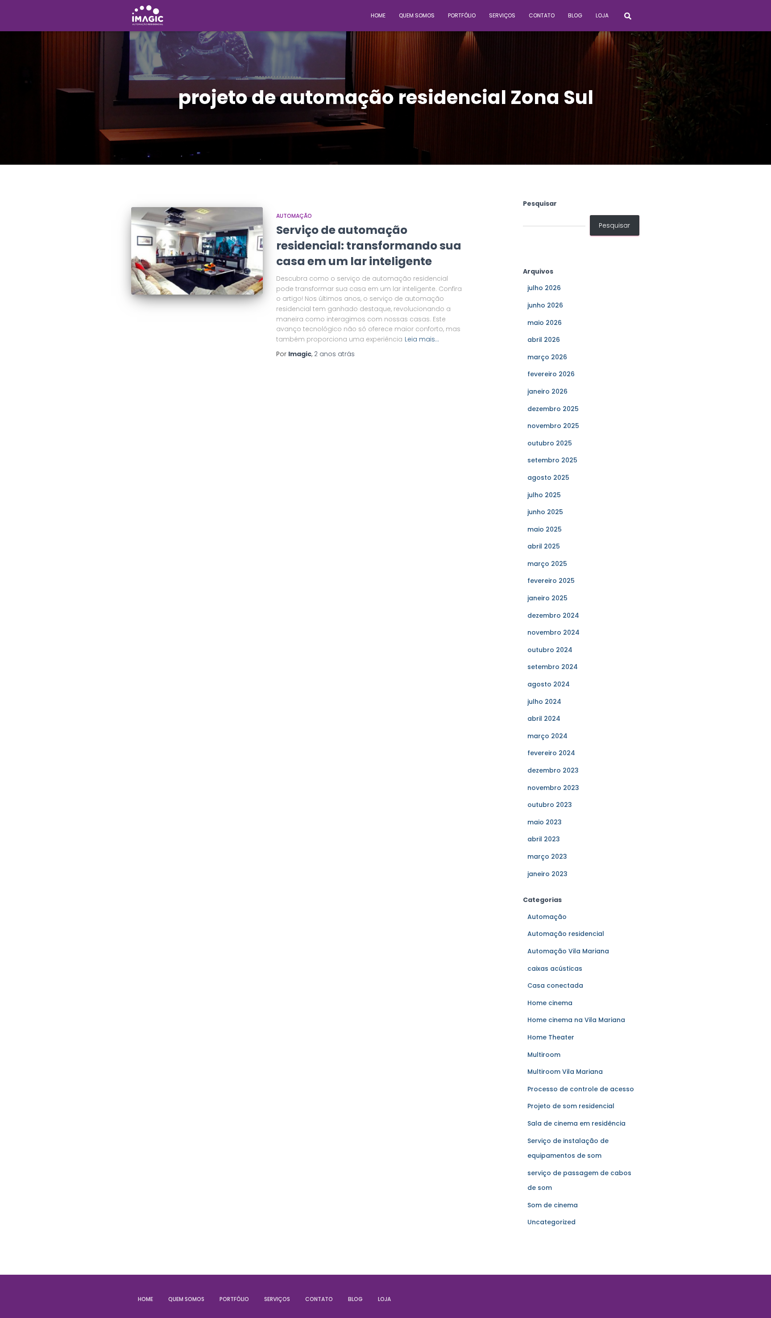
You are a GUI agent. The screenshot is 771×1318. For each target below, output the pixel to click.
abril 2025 (543, 546)
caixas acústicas (554, 968)
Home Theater (550, 1037)
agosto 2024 (548, 684)
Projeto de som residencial (570, 1106)
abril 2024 (543, 718)
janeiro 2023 (547, 873)
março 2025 (547, 563)
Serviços (502, 15)
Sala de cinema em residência (576, 1123)
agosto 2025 (548, 477)
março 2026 (547, 357)
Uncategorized (551, 1222)
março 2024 (547, 736)
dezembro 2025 (553, 408)
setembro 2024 (552, 666)
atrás (334, 353)
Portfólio (462, 15)
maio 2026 (544, 322)
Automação (294, 216)
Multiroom (543, 1054)
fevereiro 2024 (551, 752)
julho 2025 (544, 495)
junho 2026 (545, 305)
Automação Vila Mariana (568, 951)
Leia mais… (422, 339)
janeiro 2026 (547, 391)
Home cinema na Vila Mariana (576, 1019)
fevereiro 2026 (551, 374)
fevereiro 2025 (551, 580)
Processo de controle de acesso (580, 1089)
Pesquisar (540, 203)
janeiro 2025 (547, 598)
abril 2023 (543, 839)
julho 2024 (544, 701)
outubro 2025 (549, 443)
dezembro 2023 (553, 770)
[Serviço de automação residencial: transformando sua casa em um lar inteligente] (197, 251)
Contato (542, 15)
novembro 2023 (553, 787)
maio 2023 (544, 822)
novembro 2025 (553, 425)
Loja (602, 15)
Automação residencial (565, 933)
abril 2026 (543, 339)
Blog (575, 15)
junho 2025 (545, 511)
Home (378, 15)
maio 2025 (544, 529)
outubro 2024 (549, 649)
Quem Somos (417, 15)
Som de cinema (552, 1205)
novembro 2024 (553, 632)
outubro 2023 (549, 804)
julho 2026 (544, 287)
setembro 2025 (552, 460)
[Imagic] (147, 15)
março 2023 (547, 856)
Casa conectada (555, 985)
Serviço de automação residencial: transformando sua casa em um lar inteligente (368, 245)
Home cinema (549, 1002)
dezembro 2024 (553, 615)
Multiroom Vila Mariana (565, 1071)
